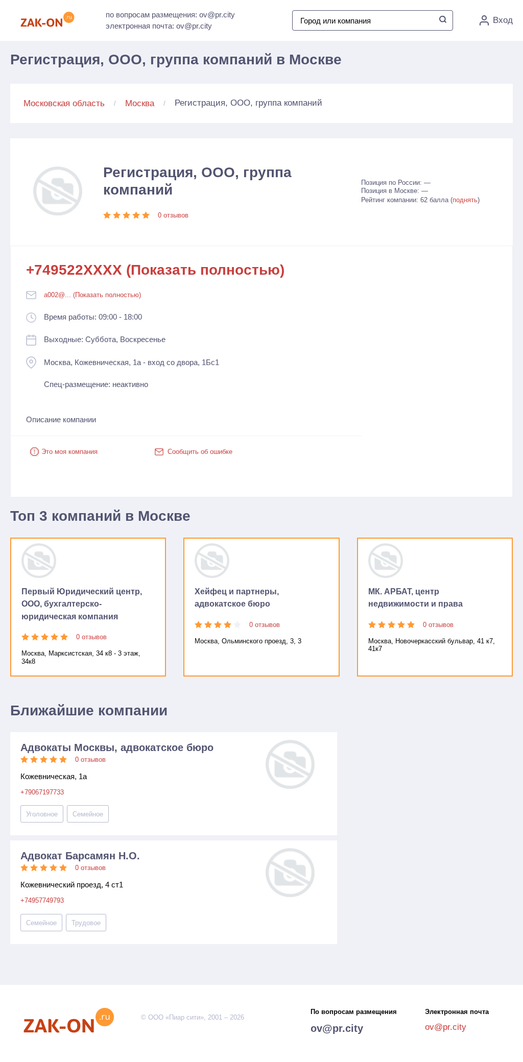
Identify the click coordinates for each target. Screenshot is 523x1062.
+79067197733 (42, 792)
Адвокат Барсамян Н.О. (80, 855)
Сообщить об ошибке (200, 451)
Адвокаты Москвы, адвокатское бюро (116, 747)
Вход (503, 20)
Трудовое (86, 923)
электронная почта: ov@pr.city (159, 25)
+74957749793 (42, 900)
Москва (139, 103)
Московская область (64, 103)
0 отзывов (173, 215)
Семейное (88, 814)
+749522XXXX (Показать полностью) (155, 270)
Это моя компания (69, 451)
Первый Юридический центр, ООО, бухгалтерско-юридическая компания (81, 604)
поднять (465, 200)
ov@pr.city (337, 1028)
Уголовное (42, 814)
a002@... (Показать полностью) (92, 295)
